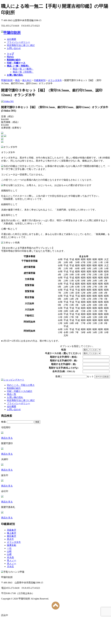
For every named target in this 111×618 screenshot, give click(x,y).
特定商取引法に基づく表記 (21, 45)
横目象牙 (11, 536)
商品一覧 (11, 394)
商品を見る (7, 438)
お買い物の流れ (15, 397)
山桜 (9, 551)
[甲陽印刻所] (11, 32)
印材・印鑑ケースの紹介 (19, 391)
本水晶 (10, 557)
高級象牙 (11, 530)
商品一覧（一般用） (23, 69)
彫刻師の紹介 (14, 388)
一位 (9, 548)
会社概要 (11, 39)
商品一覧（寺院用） (23, 72)
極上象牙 (11, 533)
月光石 (10, 566)
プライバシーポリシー (18, 42)
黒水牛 (10, 539)
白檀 (9, 554)
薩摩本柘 (11, 545)
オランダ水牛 (14, 542)
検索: (3, 422)
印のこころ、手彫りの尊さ (21, 385)
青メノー (11, 560)
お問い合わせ (14, 48)
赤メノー (11, 563)
